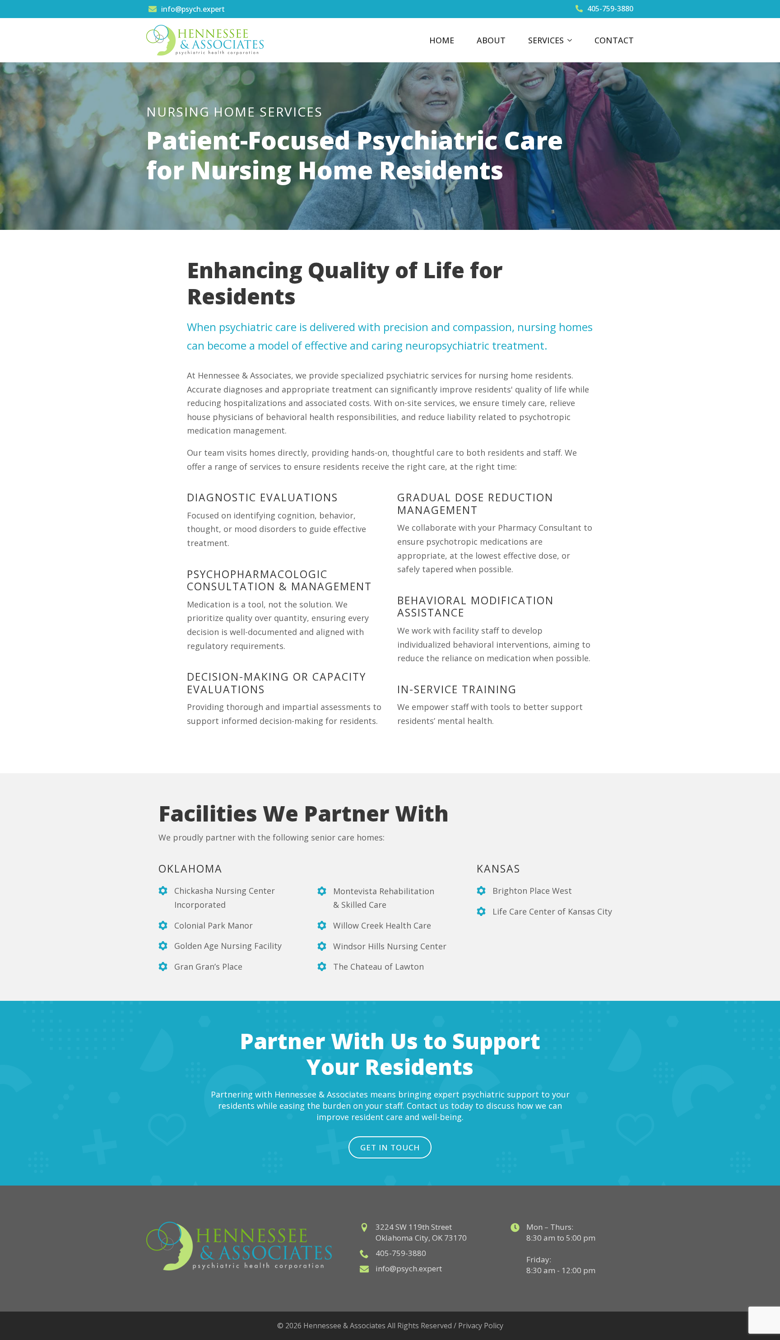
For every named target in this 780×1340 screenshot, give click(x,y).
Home (441, 40)
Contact (614, 40)
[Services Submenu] (572, 40)
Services (546, 40)
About (491, 40)
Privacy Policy (480, 1326)
